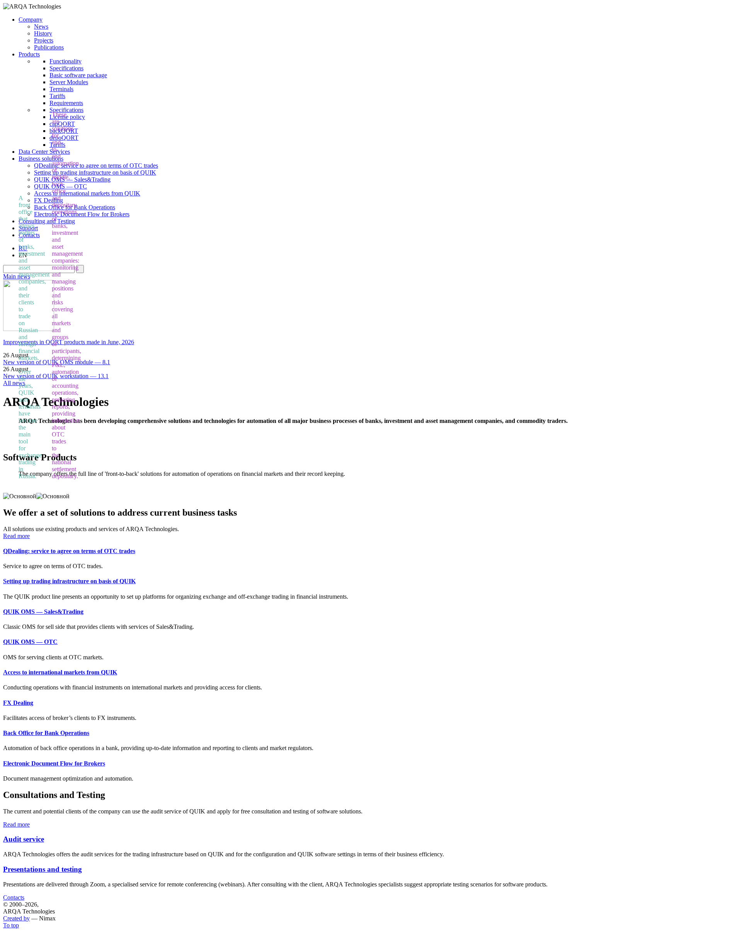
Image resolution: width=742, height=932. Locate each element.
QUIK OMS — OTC (30, 641)
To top (11, 925)
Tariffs (57, 96)
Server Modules (68, 82)
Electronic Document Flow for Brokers (81, 214)
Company (31, 19)
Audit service (23, 839)
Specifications (66, 68)
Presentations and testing (42, 869)
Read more (16, 536)
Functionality (65, 61)
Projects (43, 40)
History (43, 33)
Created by (16, 918)
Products (29, 54)
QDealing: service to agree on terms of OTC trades (96, 165)
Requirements (66, 103)
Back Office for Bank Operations (46, 733)
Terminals (61, 89)
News (41, 26)
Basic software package (78, 75)
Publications (49, 47)
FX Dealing (18, 702)
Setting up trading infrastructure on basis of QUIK (95, 172)
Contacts (13, 897)
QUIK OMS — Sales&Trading (72, 179)
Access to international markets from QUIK (87, 193)
